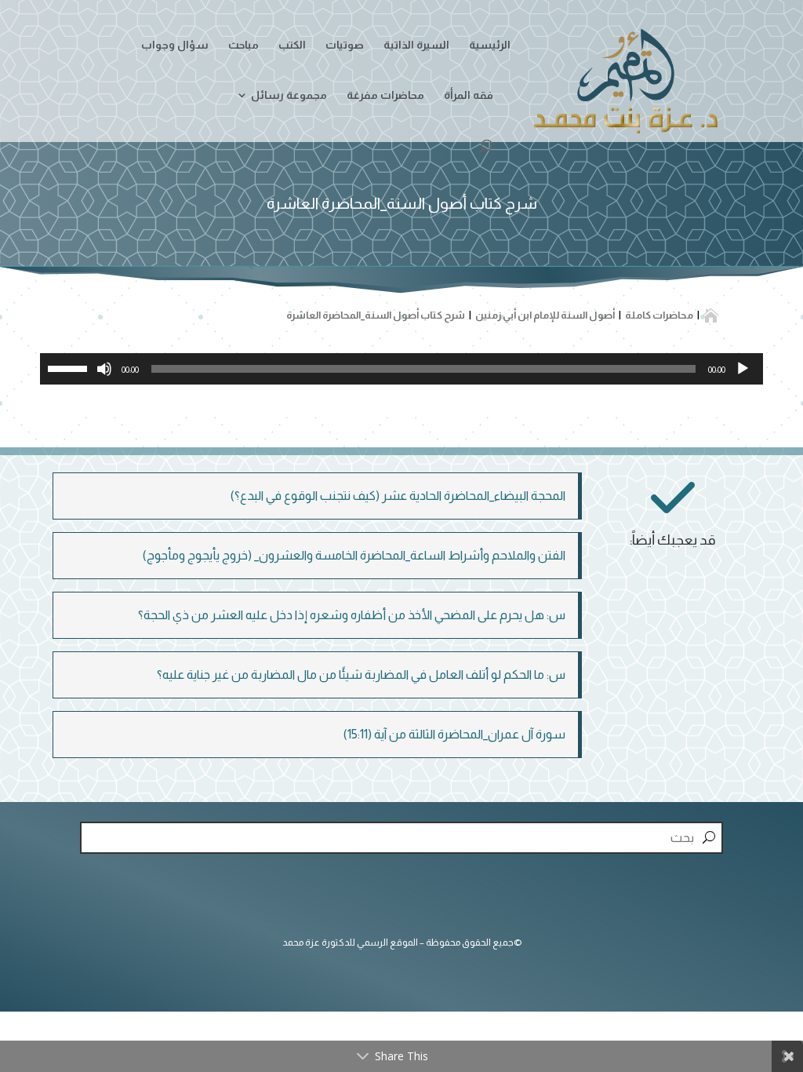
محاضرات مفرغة (385, 95)
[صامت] (104, 369)
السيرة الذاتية (416, 45)
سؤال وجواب (175, 45)
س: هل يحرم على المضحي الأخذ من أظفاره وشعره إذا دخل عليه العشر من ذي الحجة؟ (351, 615)
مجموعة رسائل (289, 95)
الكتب (292, 45)
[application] (401, 369)
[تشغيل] (742, 369)
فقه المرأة (468, 95)
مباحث (243, 45)
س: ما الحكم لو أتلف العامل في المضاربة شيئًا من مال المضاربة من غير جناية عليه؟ (361, 674)
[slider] (70, 367)
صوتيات (344, 45)
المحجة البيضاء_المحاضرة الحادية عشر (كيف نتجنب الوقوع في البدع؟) (398, 495)
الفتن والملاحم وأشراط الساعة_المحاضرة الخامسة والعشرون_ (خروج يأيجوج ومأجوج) (354, 555)
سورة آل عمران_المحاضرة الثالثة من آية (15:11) (454, 734)
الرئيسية (490, 45)
